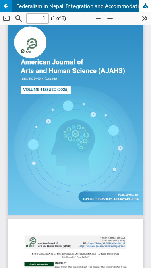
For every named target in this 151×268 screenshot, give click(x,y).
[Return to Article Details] (6, 6)
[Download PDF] (145, 6)
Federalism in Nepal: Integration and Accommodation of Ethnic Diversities (83, 6)
